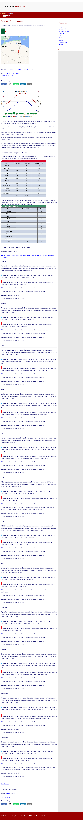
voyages (12, 6)
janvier (3, 255)
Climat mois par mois (7, 75)
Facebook (4, 84)
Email (29, 84)
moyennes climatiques (12, 73)
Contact (23, 815)
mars (13, 255)
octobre (45, 255)
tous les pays (7, 797)
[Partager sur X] (10, 84)
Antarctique (62, 33)
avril (17, 255)
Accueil (11, 69)
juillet (28, 255)
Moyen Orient (63, 42)
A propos (13, 815)
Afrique (19, 69)
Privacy (43, 815)
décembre (3, 257)
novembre (51, 255)
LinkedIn (23, 84)
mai (21, 255)
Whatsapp (15, 84)
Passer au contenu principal (8, 1)
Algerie (26, 69)
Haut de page (5, 784)
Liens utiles (33, 815)
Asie (60, 35)
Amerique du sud (64, 31)
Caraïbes (61, 38)
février (8, 255)
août (33, 255)
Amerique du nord (64, 29)
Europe (61, 40)
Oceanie (61, 44)
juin (24, 255)
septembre (38, 255)
